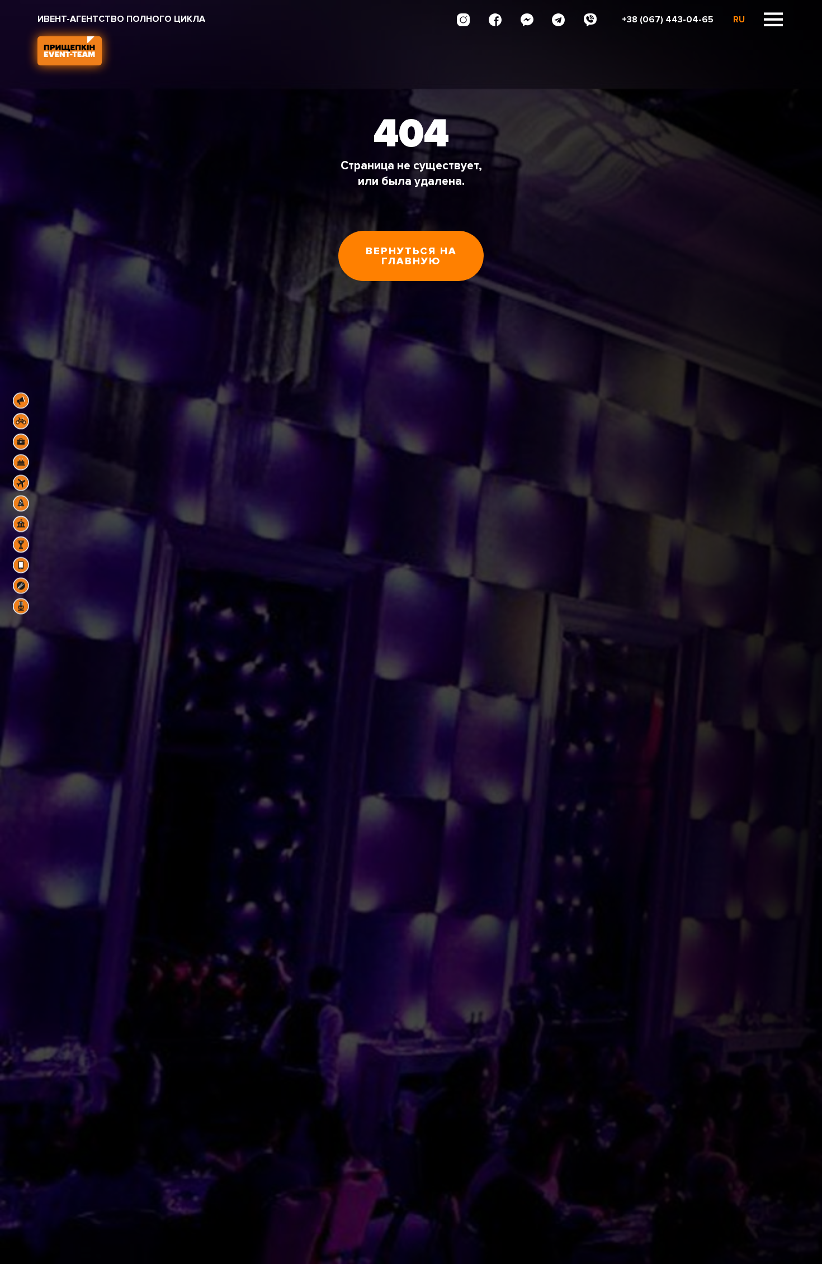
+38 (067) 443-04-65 (668, 19)
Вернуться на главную (411, 256)
